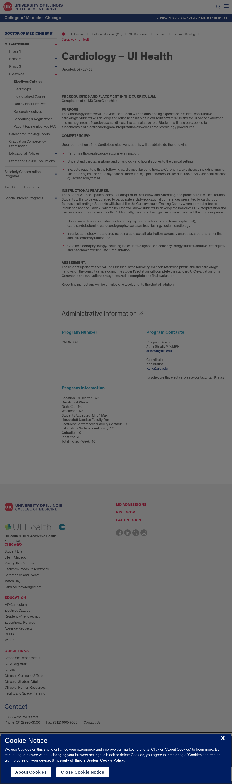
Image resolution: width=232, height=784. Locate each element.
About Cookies (31, 772)
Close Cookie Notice (82, 772)
